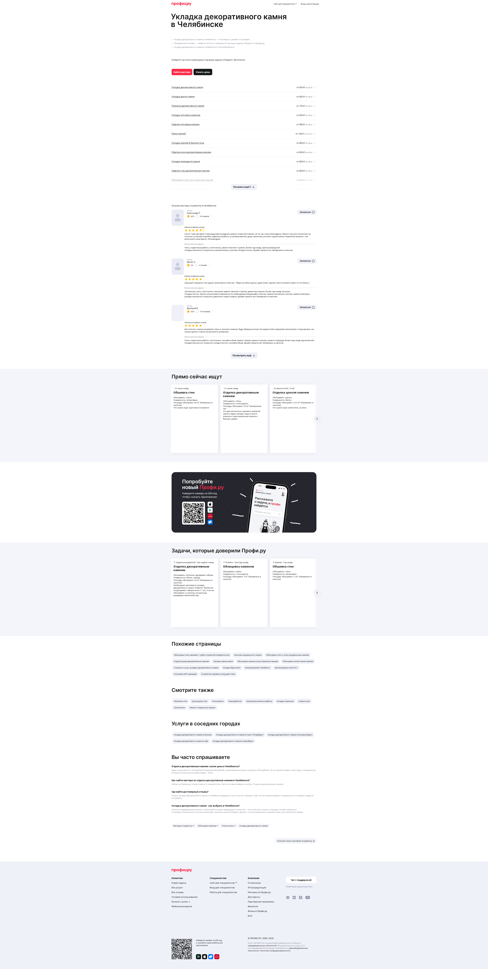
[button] (306, 212)
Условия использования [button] (184, 896)
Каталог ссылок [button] (180, 901)
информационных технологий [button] (262, 945)
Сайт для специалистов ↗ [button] (223, 882)
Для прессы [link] (254, 896)
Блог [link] (250, 915)
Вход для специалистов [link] (222, 887)
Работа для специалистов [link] (223, 892)
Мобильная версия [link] (182, 906)
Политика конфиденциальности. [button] (275, 950)
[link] (182, 72)
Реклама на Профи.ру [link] (259, 892)
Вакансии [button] (253, 906)
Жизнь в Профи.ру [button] (257, 911)
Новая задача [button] (179, 882)
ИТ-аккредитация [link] (257, 887)
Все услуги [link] (177, 887)
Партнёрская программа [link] (261, 901)
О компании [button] (254, 882)
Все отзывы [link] (178, 892)
